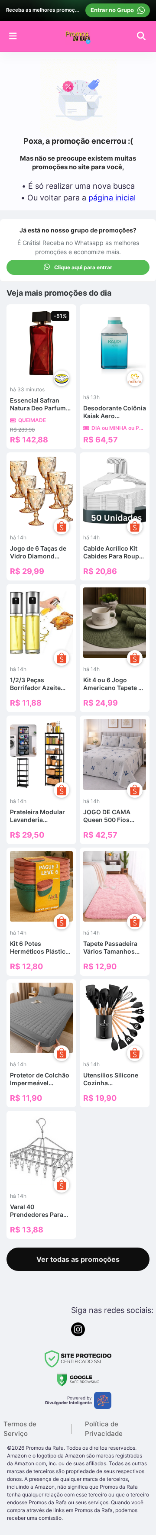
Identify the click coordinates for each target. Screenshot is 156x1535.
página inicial (112, 197)
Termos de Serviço (19, 1429)
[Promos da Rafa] (78, 35)
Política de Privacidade (104, 1429)
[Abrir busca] (141, 36)
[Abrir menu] (13, 36)
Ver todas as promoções (78, 1259)
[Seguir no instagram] (78, 1329)
